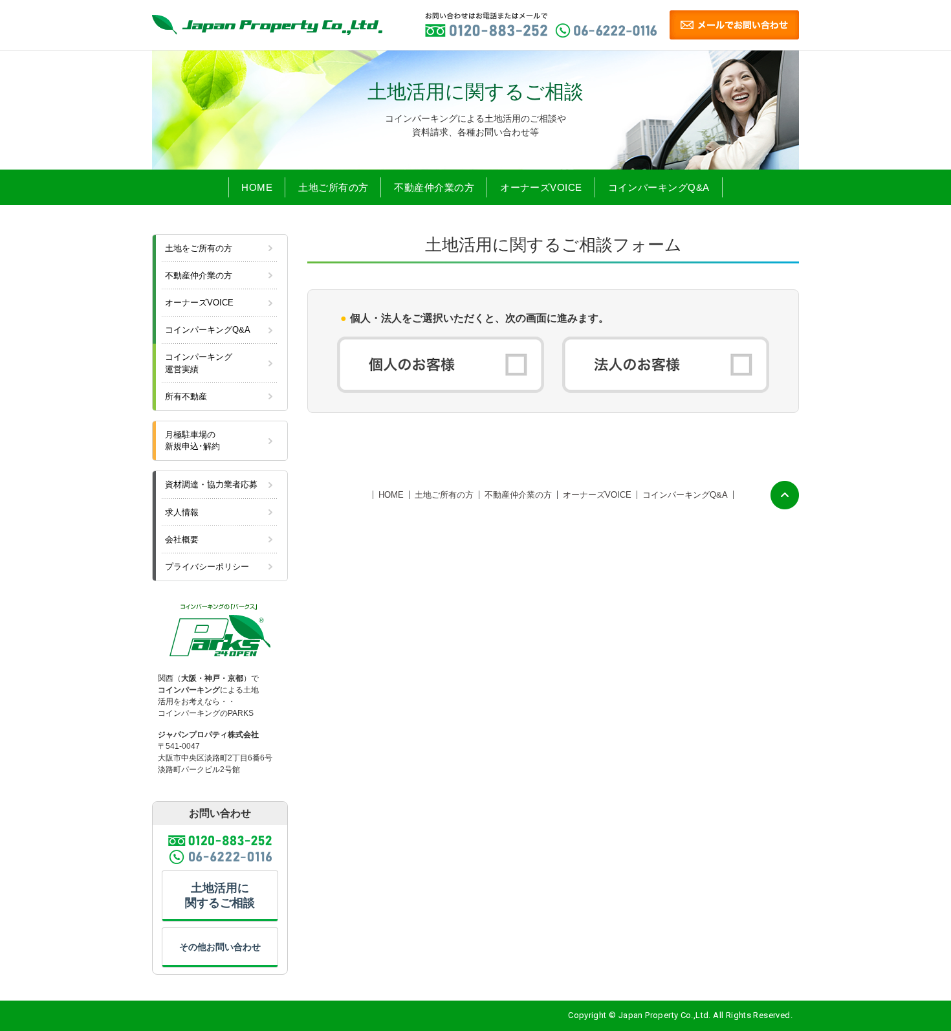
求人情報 (182, 512)
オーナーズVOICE (541, 187)
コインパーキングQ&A (659, 187)
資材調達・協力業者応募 (211, 484)
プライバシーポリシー (207, 566)
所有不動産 (186, 396)
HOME (256, 187)
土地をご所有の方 (198, 248)
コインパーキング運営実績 (198, 362)
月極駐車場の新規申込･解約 (192, 440)
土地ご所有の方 (333, 187)
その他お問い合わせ (220, 947)
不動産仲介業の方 (434, 187)
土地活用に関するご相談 (220, 895)
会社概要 (182, 539)
